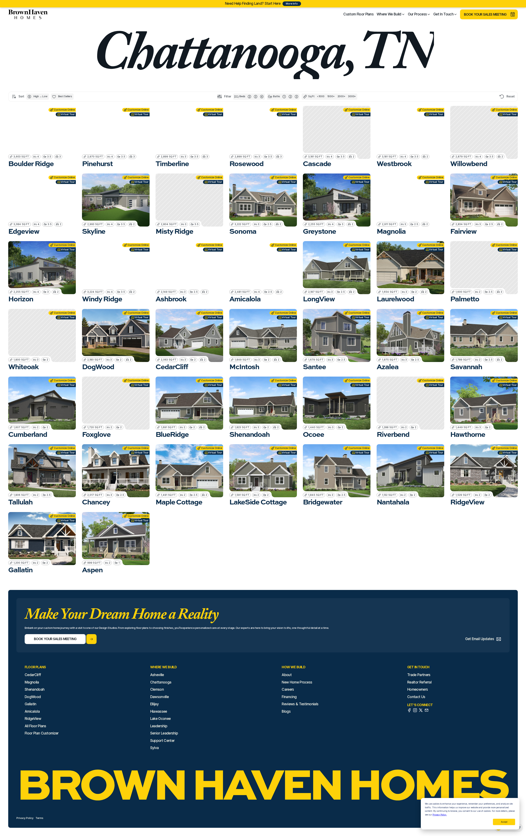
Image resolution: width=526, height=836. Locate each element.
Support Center (162, 741)
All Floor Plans (35, 726)
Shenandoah (34, 689)
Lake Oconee (160, 719)
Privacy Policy (24, 818)
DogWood (33, 697)
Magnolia (32, 682)
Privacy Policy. (440, 814)
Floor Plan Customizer (42, 733)
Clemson (157, 689)
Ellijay (154, 704)
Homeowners (417, 689)
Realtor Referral (419, 682)
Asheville (157, 675)
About (287, 675)
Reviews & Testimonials (300, 704)
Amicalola (32, 711)
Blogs (286, 711)
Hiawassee (158, 711)
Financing (289, 697)
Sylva (154, 748)
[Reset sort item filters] (501, 96)
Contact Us (416, 697)
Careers (288, 689)
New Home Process (297, 682)
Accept (504, 822)
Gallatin (30, 704)
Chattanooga (160, 682)
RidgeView (33, 719)
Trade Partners (418, 675)
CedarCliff (33, 675)
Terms (39, 818)
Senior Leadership (164, 733)
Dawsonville (159, 697)
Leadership (158, 726)
